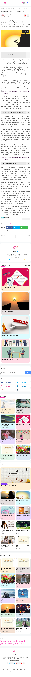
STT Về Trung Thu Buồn (22, 614)
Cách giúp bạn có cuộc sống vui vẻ (7, 409)
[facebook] (6, 259)
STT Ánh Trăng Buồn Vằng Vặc (7, 440)
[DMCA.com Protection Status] (5, 218)
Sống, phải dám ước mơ (22, 440)
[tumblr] (19, 259)
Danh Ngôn (3, 641)
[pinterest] (16, 259)
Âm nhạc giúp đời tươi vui (23, 515)
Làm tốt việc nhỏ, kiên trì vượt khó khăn (7, 425)
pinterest (8, 390)
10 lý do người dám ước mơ (7, 531)
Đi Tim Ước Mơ (11, 641)
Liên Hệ (26, 670)
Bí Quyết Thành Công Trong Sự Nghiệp (11, 335)
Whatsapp (24, 227)
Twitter (17, 227)
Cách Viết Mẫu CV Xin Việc (8, 287)
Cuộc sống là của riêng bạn (22, 629)
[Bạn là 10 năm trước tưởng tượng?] (15, 475)
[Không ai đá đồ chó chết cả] (8, 495)
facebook (8, 382)
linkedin (24, 386)
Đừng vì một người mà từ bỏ (22, 584)
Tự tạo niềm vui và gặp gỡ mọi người (7, 455)
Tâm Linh (16, 643)
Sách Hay (3, 643)
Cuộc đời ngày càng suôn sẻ (7, 599)
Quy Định (19, 670)
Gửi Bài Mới (18, 671)
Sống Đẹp (10, 643)
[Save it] (25, 15)
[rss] (24, 259)
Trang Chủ (6, 670)
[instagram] (11, 259)
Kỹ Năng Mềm (9, 8)
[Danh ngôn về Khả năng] (23, 525)
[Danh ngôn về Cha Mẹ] (8, 510)
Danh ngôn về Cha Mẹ (6, 515)
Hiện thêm (27, 265)
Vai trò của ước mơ (21, 599)
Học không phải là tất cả (22, 500)
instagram (8, 386)
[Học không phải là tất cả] (23, 495)
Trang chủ (3, 8)
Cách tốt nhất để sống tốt (23, 455)
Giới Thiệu (13, 670)
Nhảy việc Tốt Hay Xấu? (7, 311)
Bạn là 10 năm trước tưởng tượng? (10, 485)
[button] (23, 3)
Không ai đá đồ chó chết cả (7, 501)
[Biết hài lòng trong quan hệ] (23, 540)
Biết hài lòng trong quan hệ (22, 546)
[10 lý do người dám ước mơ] (8, 525)
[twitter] (9, 259)
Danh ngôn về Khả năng (22, 530)
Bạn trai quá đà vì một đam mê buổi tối (7, 546)
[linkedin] (14, 259)
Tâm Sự (22, 643)
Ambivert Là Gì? (12, 163)
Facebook (10, 227)
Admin (15, 251)
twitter (24, 382)
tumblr (24, 390)
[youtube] (21, 259)
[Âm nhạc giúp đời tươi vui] (23, 510)
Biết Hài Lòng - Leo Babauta (6, 569)
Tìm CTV (12, 671)
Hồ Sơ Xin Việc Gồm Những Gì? (15, 112)
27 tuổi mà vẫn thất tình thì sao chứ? (22, 409)
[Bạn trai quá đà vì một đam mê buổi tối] (8, 540)
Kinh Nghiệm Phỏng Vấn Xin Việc (10, 359)
